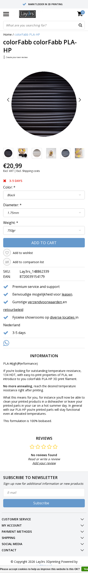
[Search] (80, 25)
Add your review (44, 463)
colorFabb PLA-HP (27, 34)
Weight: (10, 222)
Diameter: (12, 205)
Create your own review (17, 57)
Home (7, 34)
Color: (9, 187)
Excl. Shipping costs (28, 171)
